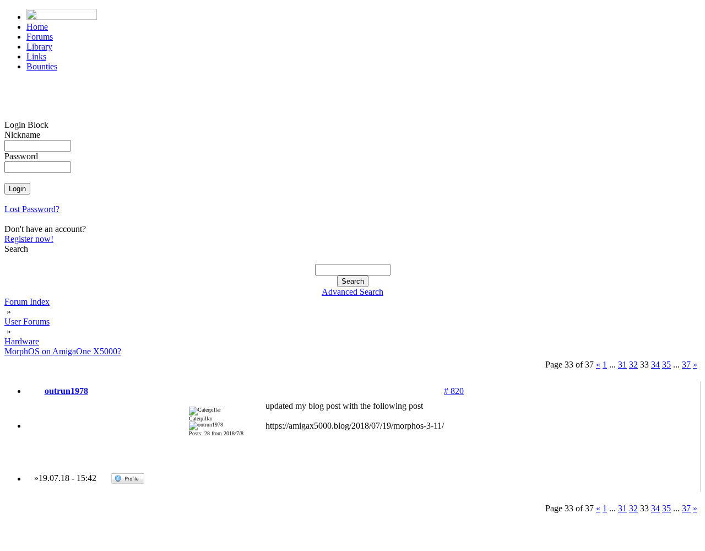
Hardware (21, 341)
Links (36, 56)
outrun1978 (66, 391)
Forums (39, 36)
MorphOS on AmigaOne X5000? (62, 351)
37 (686, 364)
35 (666, 364)
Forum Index (27, 301)
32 (633, 364)
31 (622, 364)
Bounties (41, 66)
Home (37, 26)
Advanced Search (352, 291)
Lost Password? (31, 209)
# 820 (454, 391)
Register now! (28, 239)
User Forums (27, 321)
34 (655, 364)
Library (39, 46)
